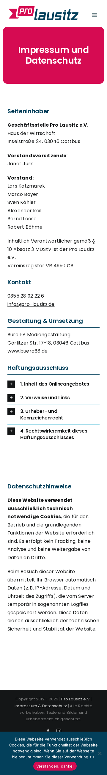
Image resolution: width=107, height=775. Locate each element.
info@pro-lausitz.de (31, 304)
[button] (53, 384)
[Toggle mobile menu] (95, 15)
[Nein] (100, 753)
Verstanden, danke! (55, 766)
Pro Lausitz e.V (75, 699)
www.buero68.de (27, 351)
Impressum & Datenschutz (41, 706)
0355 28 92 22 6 (25, 296)
